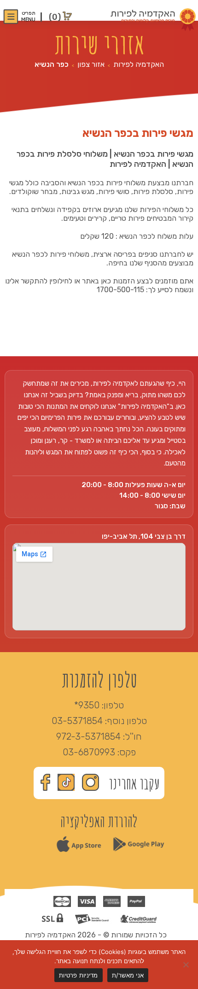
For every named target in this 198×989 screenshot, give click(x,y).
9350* (86, 705)
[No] (186, 964)
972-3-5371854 (88, 736)
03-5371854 (77, 720)
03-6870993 (89, 752)
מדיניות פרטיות (78, 975)
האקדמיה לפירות (138, 64)
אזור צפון (91, 64)
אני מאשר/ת (128, 975)
